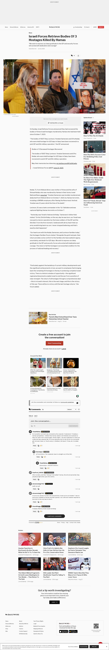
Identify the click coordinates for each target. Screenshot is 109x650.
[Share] (78, 56)
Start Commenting (54, 343)
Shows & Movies (14, 27)
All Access (22, 27)
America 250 (31, 27)
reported (43, 195)
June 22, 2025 (58, 168)
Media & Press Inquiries (39, 626)
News (6, 27)
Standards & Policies (38, 631)
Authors (21, 626)
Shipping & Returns (38, 628)
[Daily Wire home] (54, 27)
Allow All (94, 646)
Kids (6, 631)
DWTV (37, 27)
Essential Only (83, 646)
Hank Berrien (32, 48)
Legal (34, 623)
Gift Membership (23, 633)
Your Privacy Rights (38, 621)
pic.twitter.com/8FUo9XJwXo (66, 163)
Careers (21, 628)
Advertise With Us (23, 623)
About (20, 621)
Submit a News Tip (38, 633)
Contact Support (23, 631)
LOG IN (94, 27)
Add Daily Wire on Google (56, 123)
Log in (64, 349)
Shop (6, 628)
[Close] (106, 646)
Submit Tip (55, 602)
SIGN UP (101, 27)
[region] (54, 646)
